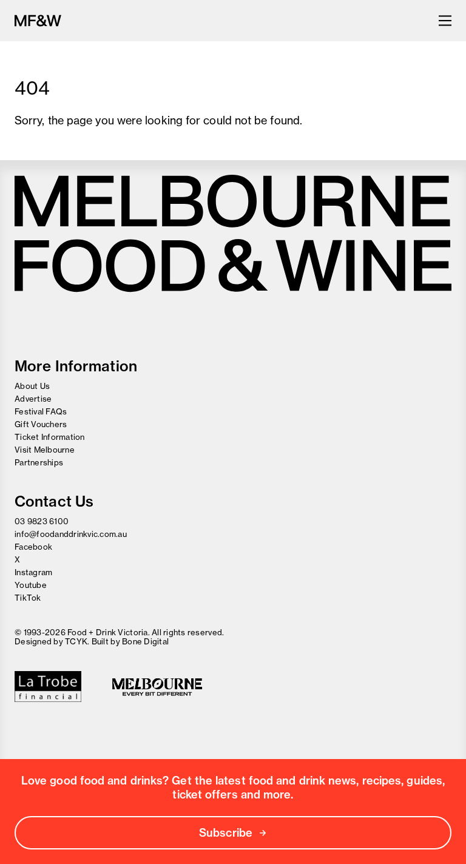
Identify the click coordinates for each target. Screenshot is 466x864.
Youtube (31, 585)
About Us (32, 386)
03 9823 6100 (42, 521)
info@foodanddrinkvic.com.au (71, 534)
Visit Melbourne (45, 449)
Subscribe (225, 833)
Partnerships (39, 462)
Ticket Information (50, 437)
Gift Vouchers (41, 424)
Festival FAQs (41, 411)
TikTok (28, 597)
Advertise (33, 398)
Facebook (33, 547)
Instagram (33, 572)
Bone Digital (145, 641)
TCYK (76, 641)
